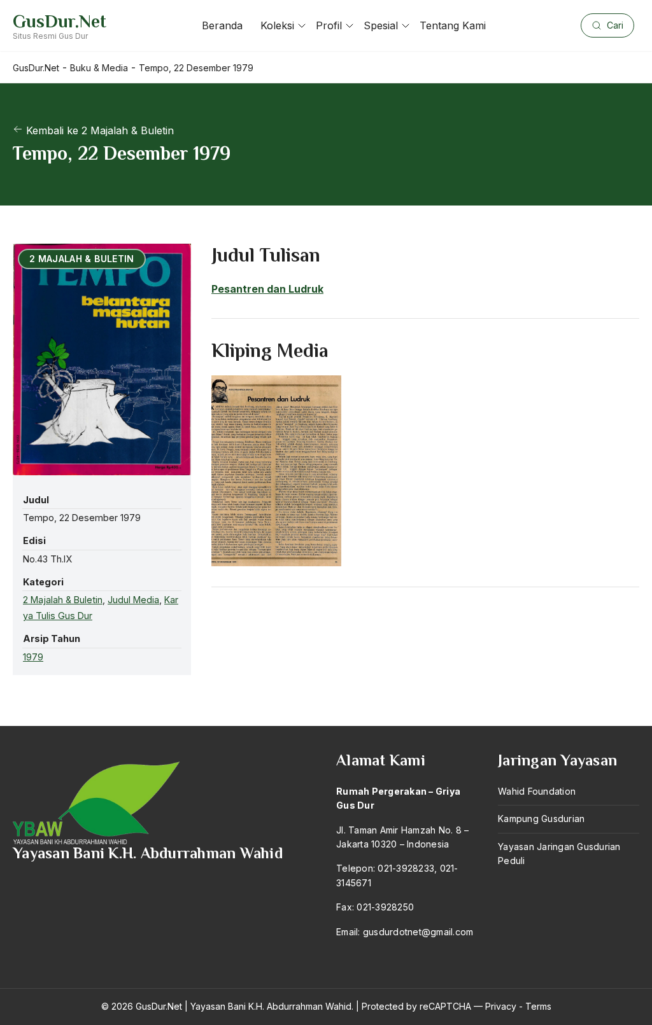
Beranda (222, 25)
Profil (329, 25)
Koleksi (277, 25)
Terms (538, 1006)
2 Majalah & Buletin (63, 599)
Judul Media (133, 599)
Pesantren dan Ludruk (267, 288)
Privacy (500, 1006)
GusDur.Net (59, 21)
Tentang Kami (453, 25)
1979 (33, 657)
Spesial (381, 25)
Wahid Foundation (537, 791)
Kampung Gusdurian (541, 818)
